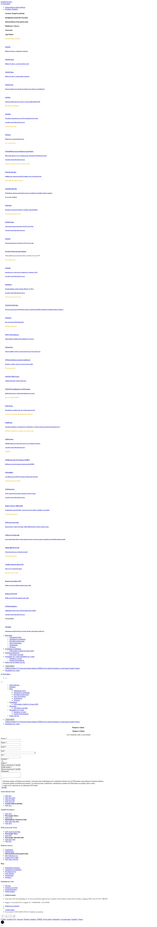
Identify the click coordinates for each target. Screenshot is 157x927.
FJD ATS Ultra (10, 839)
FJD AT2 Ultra (10, 798)
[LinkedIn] (7, 917)
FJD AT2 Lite (9, 802)
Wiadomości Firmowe (12, 868)
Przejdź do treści (6, 2)
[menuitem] (15, 7)
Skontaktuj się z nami (12, 670)
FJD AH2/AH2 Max (12, 821)
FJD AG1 (8, 805)
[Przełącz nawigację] (6, 678)
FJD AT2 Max (10, 800)
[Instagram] (14, 917)
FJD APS (8, 836)
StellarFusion (9, 852)
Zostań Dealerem (11, 889)
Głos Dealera (9, 873)
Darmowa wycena (11, 888)
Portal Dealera (10, 891)
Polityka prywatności (12, 906)
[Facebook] (3, 917)
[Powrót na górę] (2, 925)
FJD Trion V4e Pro (11, 859)
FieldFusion (9, 850)
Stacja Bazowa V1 (11, 855)
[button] (2, 923)
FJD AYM (8, 818)
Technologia (9, 875)
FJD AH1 (8, 823)
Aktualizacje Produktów (13, 870)
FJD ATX (8, 814)
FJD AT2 (8, 796)
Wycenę (8, 886)
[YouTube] (10, 917)
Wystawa (8, 877)
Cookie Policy (10, 910)
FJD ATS (8, 841)
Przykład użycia (10, 872)
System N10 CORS (11, 857)
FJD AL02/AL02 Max (12, 832)
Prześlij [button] (4, 787)
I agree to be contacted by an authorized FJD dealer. (20, 785)
